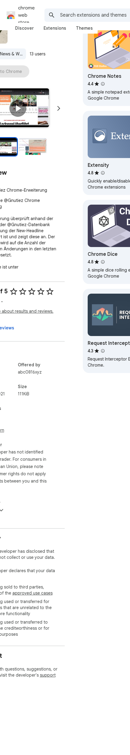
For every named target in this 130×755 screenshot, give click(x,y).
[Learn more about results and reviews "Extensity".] (103, 173)
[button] (17, 108)
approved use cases (32, 593)
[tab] (24, 28)
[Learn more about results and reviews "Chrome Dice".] (103, 262)
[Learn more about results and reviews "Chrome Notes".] (103, 84)
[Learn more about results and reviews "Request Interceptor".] (103, 351)
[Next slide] (59, 108)
